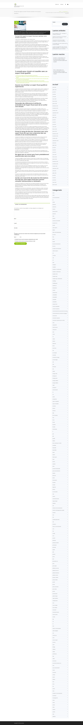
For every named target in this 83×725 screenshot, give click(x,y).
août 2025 (54, 115)
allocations (54, 206)
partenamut (55, 545)
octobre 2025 (55, 110)
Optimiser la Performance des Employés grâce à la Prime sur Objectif (59, 37)
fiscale (54, 422)
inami (53, 459)
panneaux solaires (56, 542)
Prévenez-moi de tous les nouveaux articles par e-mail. (25, 241)
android (54, 218)
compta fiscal (55, 292)
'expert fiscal (29, 31)
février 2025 (55, 129)
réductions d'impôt (31, 33)
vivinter (54, 711)
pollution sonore (55, 575)
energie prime (55, 378)
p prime (54, 538)
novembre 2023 (55, 163)
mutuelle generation (56, 519)
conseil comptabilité (56, 306)
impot (54, 452)
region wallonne (55, 598)
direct (54, 345)
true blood (54, 695)
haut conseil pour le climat (57, 443)
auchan (54, 225)
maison (54, 496)
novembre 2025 (55, 108)
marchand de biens (56, 498)
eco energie (55, 352)
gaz (53, 433)
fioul (53, 417)
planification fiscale (18, 33)
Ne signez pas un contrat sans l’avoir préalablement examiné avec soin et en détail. (30, 80)
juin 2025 (54, 119)
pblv (53, 551)
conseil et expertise (56, 308)
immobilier (54, 445)
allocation (54, 204)
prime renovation (55, 586)
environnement (55, 389)
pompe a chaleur (55, 577)
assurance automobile (56, 220)
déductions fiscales (25, 32)
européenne (55, 399)
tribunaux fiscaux (41, 33)
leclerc (54, 477)
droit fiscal (54, 348)
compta (54, 290)
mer (53, 505)
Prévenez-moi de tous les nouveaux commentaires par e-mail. (26, 239)
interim (54, 461)
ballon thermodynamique (57, 232)
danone (54, 341)
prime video (55, 589)
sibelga (54, 646)
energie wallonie (55, 380)
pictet (54, 556)
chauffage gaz (55, 283)
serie (53, 637)
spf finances (55, 653)
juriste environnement (56, 470)
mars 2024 (54, 154)
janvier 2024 (55, 159)
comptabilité (55, 297)
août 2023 (54, 170)
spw (53, 656)
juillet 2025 (54, 117)
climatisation (55, 287)
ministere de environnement (57, 507)
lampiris (54, 473)
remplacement (55, 600)
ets (53, 394)
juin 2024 (54, 147)
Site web (15, 227)
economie (54, 355)
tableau (54, 679)
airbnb (54, 202)
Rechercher (65, 24)
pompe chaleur (55, 579)
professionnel (55, 593)
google (54, 438)
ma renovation (55, 491)
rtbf (53, 626)
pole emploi (55, 565)
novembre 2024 (55, 135)
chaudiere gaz (55, 276)
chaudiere (54, 264)
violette (54, 709)
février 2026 (55, 101)
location (54, 484)
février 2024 (55, 156)
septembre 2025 (55, 112)
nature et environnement (57, 526)
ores (53, 535)
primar (54, 584)
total (53, 690)
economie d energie (56, 357)
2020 (53, 192)
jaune (53, 466)
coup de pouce (55, 327)
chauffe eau (54, 285)
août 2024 (54, 142)
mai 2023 (54, 177)
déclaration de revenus (18, 32)
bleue (53, 239)
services (54, 642)
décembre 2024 (55, 133)
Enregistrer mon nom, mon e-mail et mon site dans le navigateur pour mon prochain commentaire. (29, 234)
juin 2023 (54, 175)
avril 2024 (54, 152)
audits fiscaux (42, 31)
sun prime (54, 672)
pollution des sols (56, 570)
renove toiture (55, 614)
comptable (54, 299)
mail (53, 494)
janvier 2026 (55, 103)
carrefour (54, 255)
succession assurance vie (57, 663)
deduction (54, 343)
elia (53, 368)
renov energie (55, 605)
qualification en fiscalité (24, 33)
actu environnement (56, 197)
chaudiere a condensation (57, 269)
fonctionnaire (55, 429)
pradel (54, 582)
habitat (54, 440)
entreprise (54, 387)
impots (54, 454)
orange (54, 533)
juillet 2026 (54, 89)
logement (54, 487)
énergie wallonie (55, 382)
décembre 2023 (55, 161)
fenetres (54, 410)
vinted (54, 704)
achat (53, 195)
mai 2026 (54, 94)
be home (54, 234)
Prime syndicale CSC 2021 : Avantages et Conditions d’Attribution (59, 34)
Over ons (57, 4)
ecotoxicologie (55, 359)
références (36, 33)
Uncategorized (65, 11)
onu (53, 531)
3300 (54, 69)
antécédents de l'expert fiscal (35, 31)
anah (53, 216)
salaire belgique (55, 630)
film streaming (55, 415)
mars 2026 (54, 98)
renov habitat (55, 607)
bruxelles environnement (57, 248)
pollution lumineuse (56, 572)
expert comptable (56, 401)
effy (53, 364)
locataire (54, 482)
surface (54, 674)
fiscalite (54, 426)
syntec (54, 677)
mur (53, 517)
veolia (54, 702)
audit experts (55, 227)
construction (55, 315)
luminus (54, 489)
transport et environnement (57, 693)
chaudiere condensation (57, 271)
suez (53, 665)
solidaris (54, 649)
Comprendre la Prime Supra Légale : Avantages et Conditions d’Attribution (59, 41)
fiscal (53, 419)
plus (53, 558)
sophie (54, 651)
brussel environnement (56, 243)
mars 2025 (54, 126)
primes (54, 591)
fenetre (54, 408)
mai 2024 (54, 149)
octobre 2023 (55, 166)
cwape (54, 338)
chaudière (54, 267)
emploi (54, 371)
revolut (54, 616)
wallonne (54, 716)
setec (54, 644)
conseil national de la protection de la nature (60, 311)
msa (53, 514)
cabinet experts (55, 250)
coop (53, 322)
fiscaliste (54, 424)
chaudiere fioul (55, 273)
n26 (53, 521)
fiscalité (34, 32)
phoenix (54, 554)
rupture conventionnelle (57, 628)
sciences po (55, 635)
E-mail (15, 223)
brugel (54, 241)
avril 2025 (54, 124)
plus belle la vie (55, 561)
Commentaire (17, 209)
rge (53, 619)
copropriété (55, 324)
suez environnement (56, 667)
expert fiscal (30, 32)
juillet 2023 (54, 173)
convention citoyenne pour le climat (59, 320)
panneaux (54, 540)
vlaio (53, 714)
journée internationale (56, 468)
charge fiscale (47, 31)
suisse (54, 670)
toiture (54, 688)
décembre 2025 (55, 105)
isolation (54, 463)
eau (53, 350)
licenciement (55, 480)
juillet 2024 (54, 145)
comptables (55, 301)
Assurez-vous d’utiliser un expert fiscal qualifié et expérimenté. (27, 75)
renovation (54, 609)
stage (54, 658)
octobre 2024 (55, 138)
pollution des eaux (56, 568)
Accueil (60, 11)
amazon (54, 209)
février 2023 (55, 184)
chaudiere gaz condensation (57, 278)
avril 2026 (54, 96)
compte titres (55, 304)
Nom (15, 218)
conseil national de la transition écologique (60, 313)
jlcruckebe (17, 31)
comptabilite (55, 294)
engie (53, 385)
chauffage (54, 280)
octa (53, 528)
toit (53, 686)
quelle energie (55, 595)
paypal (54, 549)
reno (53, 602)
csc (53, 336)
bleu (53, 236)
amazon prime (55, 211)
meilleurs (54, 503)
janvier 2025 (55, 131)
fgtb (53, 412)
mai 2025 (54, 122)
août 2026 (54, 87)
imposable (54, 447)
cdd (53, 257)
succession (54, 660)
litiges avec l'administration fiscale (40, 32)
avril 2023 (54, 179)
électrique (54, 366)
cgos (53, 262)
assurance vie (55, 223)
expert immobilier (56, 403)
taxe (53, 681)
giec (53, 436)
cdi (53, 260)
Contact (61, 4)
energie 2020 (55, 373)
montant (54, 512)
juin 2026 (54, 91)
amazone (54, 213)
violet (53, 707)
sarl (53, 633)
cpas (53, 331)
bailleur (54, 229)
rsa (53, 621)
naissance (54, 524)
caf (53, 253)
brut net (54, 246)
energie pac (55, 375)
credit (54, 334)
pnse (53, 563)
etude (54, 396)
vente (54, 700)
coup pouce (54, 329)
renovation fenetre (56, 612)
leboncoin (54, 475)
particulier (54, 547)
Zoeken (54, 22)
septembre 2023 (55, 168)
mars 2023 (54, 182)
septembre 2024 (55, 140)
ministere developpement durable (58, 510)
